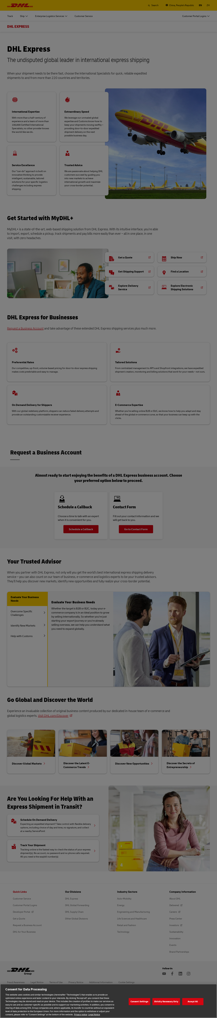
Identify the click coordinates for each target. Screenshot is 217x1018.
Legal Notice (94, 1014)
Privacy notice (80, 1014)
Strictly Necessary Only (166, 1001)
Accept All (193, 1001)
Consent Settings (139, 1001)
